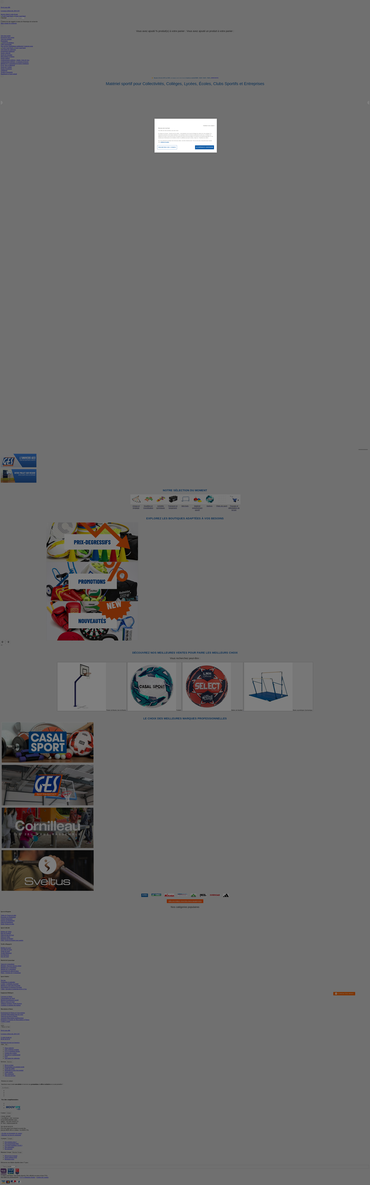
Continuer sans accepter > (209, 125)
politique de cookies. (165, 142)
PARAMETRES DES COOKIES (167, 147)
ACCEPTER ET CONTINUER (204, 147)
